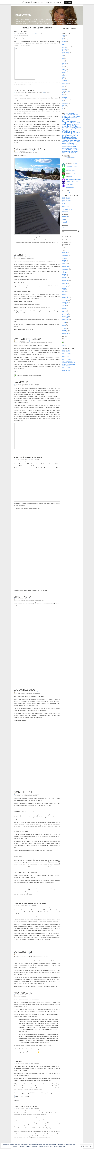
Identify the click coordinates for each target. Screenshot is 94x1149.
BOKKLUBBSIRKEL (23, 952)
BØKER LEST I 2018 (43, 21)
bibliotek (78, 116)
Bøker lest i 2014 (61, 19)
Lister (32, 258)
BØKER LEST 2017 (32, 21)
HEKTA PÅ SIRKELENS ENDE (28, 457)
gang (73, 127)
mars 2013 (64, 261)
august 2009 (64, 320)
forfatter (32, 907)
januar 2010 (64, 313)
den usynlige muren (25, 1110)
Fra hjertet (33, 92)
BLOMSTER (78, 179)
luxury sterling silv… (70, 179)
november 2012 (65, 266)
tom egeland (35, 461)
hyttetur (78, 132)
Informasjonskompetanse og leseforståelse (71, 204)
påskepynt (64, 148)
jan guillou (23, 600)
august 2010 (64, 303)
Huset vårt (64, 70)
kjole (74, 137)
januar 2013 (64, 263)
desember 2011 (65, 280)
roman (36, 795)
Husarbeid (64, 67)
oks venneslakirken (68, 144)
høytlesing (16, 95)
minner (63, 143)
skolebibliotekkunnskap (67, 95)
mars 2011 (64, 292)
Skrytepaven (64, 97)
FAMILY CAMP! (71, 170)
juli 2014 (64, 257)
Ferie (63, 58)
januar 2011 (64, 296)
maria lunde (25, 35)
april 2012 (64, 274)
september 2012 (65, 269)
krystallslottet (23, 996)
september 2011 (65, 285)
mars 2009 (64, 328)
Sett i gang (68, 2)
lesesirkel (38, 693)
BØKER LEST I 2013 (50, 19)
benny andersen (24, 907)
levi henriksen (41, 600)
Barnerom (64, 41)
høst (22, 461)
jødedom (46, 1110)
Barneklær (64, 39)
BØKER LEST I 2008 (72, 21)
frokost (70, 127)
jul (62, 74)
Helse (63, 64)
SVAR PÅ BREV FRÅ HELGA (27, 339)
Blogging (64, 47)
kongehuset (48, 385)
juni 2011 (64, 288)
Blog (17, 19)
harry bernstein (41, 1110)
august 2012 (64, 271)
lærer (74, 141)
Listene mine (64, 80)
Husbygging (64, 69)
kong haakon (42, 385)
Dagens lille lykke (32, 691)
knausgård (74, 138)
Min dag (63, 203)
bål (63, 119)
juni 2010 (64, 306)
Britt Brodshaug (69, 166)
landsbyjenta (23, 14)
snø (77, 148)
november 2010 (65, 299)
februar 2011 (64, 294)
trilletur (64, 152)
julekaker (64, 135)
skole (63, 94)
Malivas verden (65, 227)
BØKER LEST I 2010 (49, 23)
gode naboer (65, 129)
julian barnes (32, 795)
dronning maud (30, 385)
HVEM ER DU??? (60, 23)
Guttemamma (65, 211)
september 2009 (65, 319)
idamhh (63, 219)
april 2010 (64, 310)
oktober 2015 (65, 252)
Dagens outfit (65, 53)
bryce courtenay (24, 152)
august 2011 (64, 286)
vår (75, 152)
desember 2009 (65, 314)
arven (19, 795)
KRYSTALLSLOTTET (24, 992)
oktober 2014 (65, 254)
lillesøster (78, 140)
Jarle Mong (64, 221)
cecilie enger (23, 385)
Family (37, 93)
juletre (73, 135)
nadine (67, 157)
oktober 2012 (65, 268)
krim (75, 140)
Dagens (63, 50)
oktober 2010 (65, 300)
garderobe (78, 127)
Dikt (63, 55)
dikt (29, 907)
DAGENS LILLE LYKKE (24, 690)
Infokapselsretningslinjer (60, 1146)
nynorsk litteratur (43, 342)
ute (73, 152)
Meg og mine (31, 33)
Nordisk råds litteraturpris (35, 342)
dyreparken (65, 124)
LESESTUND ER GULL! (25, 90)
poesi (50, 907)
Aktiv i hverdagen (70, 113)
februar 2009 (65, 330)
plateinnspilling (66, 146)
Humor (63, 66)
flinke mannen (65, 127)
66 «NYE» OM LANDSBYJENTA (22, 23)
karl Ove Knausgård (70, 136)
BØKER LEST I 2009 (37, 23)
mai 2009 (64, 325)
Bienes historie (20, 31)
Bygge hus (76, 117)
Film (63, 60)
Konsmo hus (65, 140)
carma (67, 161)
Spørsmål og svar (65, 98)
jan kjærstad (28, 600)
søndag (64, 151)
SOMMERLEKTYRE (23, 792)
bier (21, 35)
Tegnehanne (64, 222)
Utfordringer (64, 109)
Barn (26, 92)
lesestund (26, 95)
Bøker (26, 33)
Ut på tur (64, 105)
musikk (63, 88)
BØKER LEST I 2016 (20, 21)
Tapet (63, 102)
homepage (68, 181)
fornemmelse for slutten (31, 693)
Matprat (63, 81)
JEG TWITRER (66, 190)
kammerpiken (36, 385)
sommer (68, 149)
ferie (74, 126)
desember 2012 (65, 264)
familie (30, 93)
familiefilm (76, 124)
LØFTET (18, 1061)
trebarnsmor (75, 151)
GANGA (74, 173)
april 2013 (64, 260)
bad (63, 36)
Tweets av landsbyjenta (67, 192)
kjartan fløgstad (34, 600)
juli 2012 (64, 272)
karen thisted (46, 907)
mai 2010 (64, 308)
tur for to (69, 152)
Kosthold (71, 140)
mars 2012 (64, 275)
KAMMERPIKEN (21, 382)
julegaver (75, 134)
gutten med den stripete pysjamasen (47, 93)
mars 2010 (64, 311)
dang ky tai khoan (70, 184)
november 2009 (65, 316)
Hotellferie (75, 129)
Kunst (63, 78)
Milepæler (64, 84)
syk (78, 149)
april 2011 (64, 291)
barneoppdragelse (22, 93)
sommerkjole (74, 149)
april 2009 (64, 327)
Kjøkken (63, 75)
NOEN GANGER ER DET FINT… (29, 149)
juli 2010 (64, 305)
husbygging (68, 131)
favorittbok (29, 258)
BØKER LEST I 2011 (71, 23)
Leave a (41, 33)
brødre (72, 117)
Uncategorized (65, 103)
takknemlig (69, 151)
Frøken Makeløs (65, 217)
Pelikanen (50, 342)
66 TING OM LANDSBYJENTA (58, 21)
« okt (64, 247)
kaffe (24, 461)
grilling (70, 129)
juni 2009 (64, 324)
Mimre (63, 86)
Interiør (63, 72)
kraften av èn (31, 152)
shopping (69, 148)
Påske (30, 151)
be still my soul (71, 116)
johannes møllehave (38, 907)
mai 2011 (64, 289)
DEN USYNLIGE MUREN (25, 1106)
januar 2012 (64, 278)
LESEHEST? (20, 255)
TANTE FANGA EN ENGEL (67, 208)
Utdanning (64, 106)
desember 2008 (65, 333)
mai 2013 (64, 258)
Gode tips (64, 63)
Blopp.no (64, 345)
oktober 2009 (65, 317)
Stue (63, 100)
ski (73, 148)
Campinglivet (64, 49)
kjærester (65, 138)
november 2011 (65, 282)
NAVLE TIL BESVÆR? (74, 161)
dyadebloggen (65, 216)
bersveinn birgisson (25, 342)
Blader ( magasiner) (66, 46)
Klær (63, 77)
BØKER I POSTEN (22, 597)
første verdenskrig (33, 1110)
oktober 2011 (65, 283)
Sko (63, 92)
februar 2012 (65, 277)
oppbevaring (74, 145)
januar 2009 (64, 331)
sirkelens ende (29, 461)
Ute (63, 108)
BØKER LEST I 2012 (38, 19)
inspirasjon (21, 95)
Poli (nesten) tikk (65, 91)
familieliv (34, 93)
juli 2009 (64, 322)
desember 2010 (65, 297)
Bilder (63, 44)
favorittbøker (23, 258)
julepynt (69, 135)
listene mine (65, 141)
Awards (63, 35)
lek (66, 170)
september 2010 (65, 302)
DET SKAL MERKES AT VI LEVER (30, 903)
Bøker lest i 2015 (71, 19)
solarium (64, 149)
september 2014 (65, 255)
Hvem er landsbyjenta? (26, 19)
